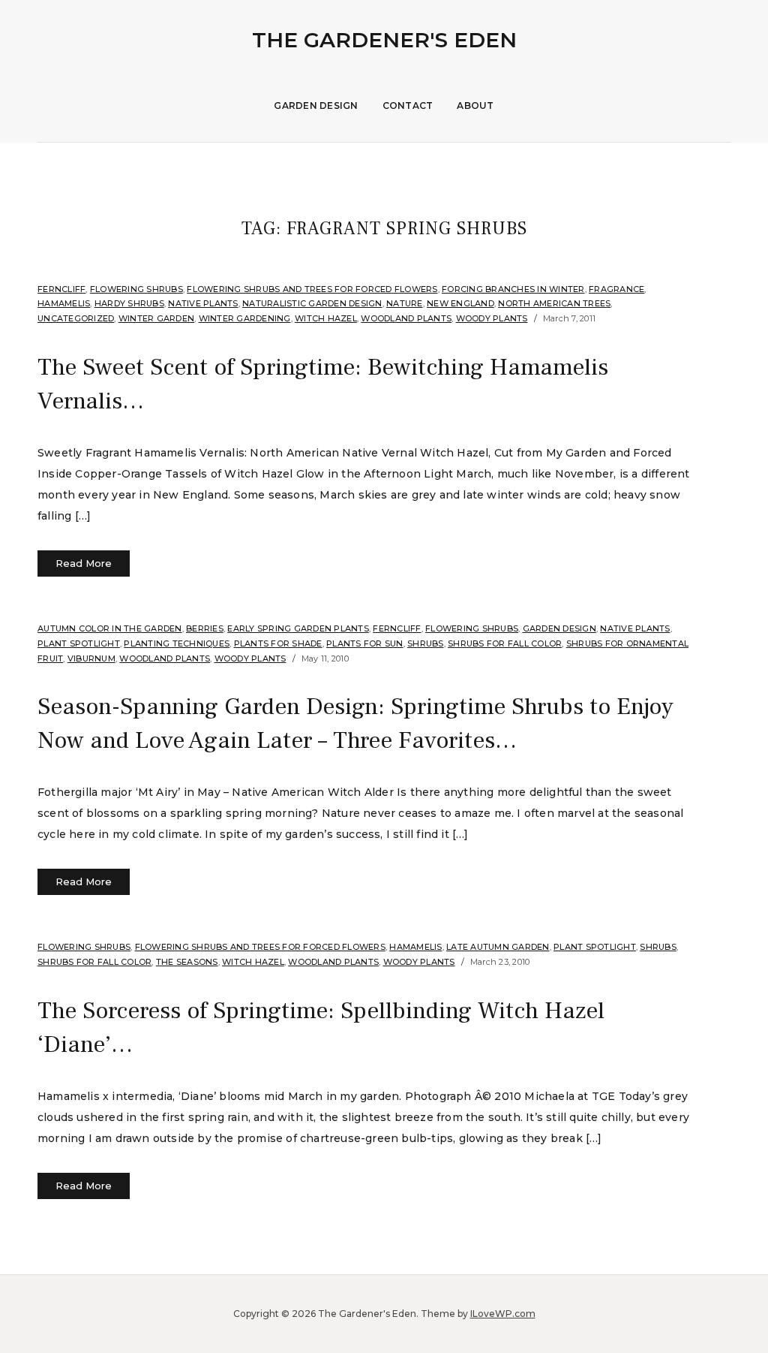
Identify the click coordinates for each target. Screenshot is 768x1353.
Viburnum (92, 658)
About (475, 105)
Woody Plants (492, 318)
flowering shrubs (136, 289)
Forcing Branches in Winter (513, 289)
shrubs (425, 643)
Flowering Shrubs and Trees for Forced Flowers (312, 289)
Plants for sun (365, 643)
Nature (404, 303)
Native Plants (203, 303)
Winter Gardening (245, 318)
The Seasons (187, 962)
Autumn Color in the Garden (110, 628)
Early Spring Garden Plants (298, 628)
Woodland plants (406, 318)
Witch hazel (326, 318)
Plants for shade (278, 643)
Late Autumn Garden (498, 947)
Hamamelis (64, 303)
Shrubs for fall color (505, 643)
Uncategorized (76, 318)
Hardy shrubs (129, 303)
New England (460, 303)
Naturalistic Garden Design (312, 303)
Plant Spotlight (79, 643)
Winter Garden (156, 318)
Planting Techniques (177, 643)
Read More (84, 563)
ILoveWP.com (503, 1313)
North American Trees (554, 303)
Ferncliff (62, 289)
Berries (205, 628)
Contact (408, 105)
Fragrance (616, 289)
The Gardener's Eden (384, 40)
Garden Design (316, 105)
